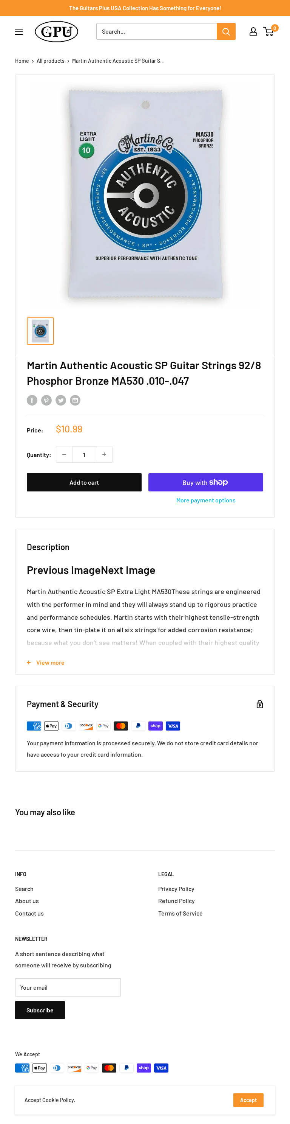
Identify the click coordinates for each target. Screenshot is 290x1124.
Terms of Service (180, 913)
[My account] (253, 31)
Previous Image (64, 569)
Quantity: (39, 454)
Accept (248, 1100)
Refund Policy (176, 900)
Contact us (29, 913)
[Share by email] (75, 400)
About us (27, 900)
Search (24, 888)
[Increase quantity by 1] (104, 454)
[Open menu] (19, 32)
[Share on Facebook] (32, 400)
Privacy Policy (176, 888)
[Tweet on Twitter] (61, 400)
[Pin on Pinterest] (46, 400)
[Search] (226, 31)
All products (51, 61)
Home (22, 61)
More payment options (206, 500)
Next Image (128, 569)
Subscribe (40, 1010)
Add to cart (84, 482)
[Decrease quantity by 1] (64, 454)
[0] (268, 31)
